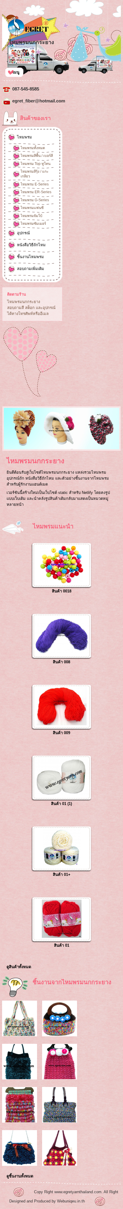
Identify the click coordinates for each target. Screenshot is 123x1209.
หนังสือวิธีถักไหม (31, 245)
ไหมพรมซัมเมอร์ (33, 223)
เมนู (16, 72)
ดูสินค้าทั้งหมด (19, 967)
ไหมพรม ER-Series (36, 192)
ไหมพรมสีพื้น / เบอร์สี (37, 156)
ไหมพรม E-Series (35, 184)
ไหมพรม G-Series (35, 200)
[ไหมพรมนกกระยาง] (28, 35)
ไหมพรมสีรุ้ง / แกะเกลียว (34, 173)
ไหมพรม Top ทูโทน (35, 164)
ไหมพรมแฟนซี (32, 208)
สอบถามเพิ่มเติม (30, 268)
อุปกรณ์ (23, 233)
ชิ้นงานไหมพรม (30, 257)
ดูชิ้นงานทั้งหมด (20, 1176)
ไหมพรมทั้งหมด (33, 148)
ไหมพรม (24, 137)
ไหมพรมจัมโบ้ (31, 216)
